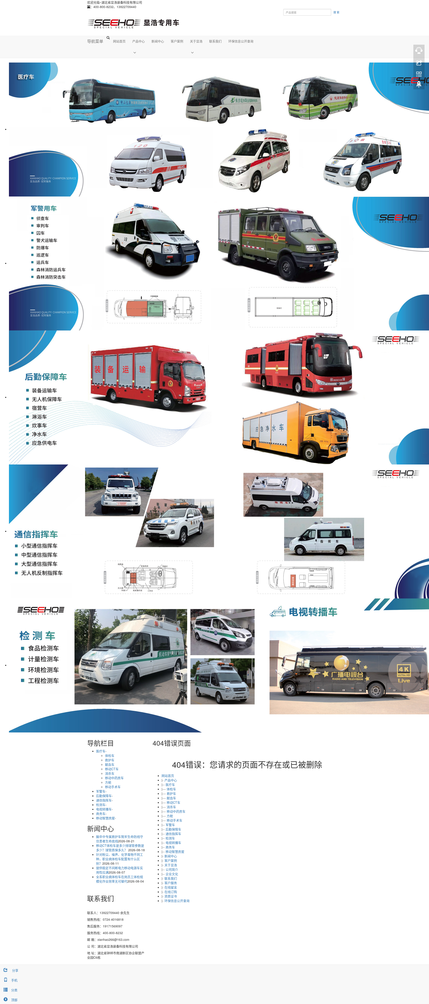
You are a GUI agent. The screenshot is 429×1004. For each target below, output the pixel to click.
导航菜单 (95, 41)
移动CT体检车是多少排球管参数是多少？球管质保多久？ (120, 847)
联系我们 (215, 41)
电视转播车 (173, 842)
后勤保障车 (173, 829)
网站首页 (119, 41)
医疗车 (170, 784)
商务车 (170, 847)
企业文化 (172, 874)
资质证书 (170, 896)
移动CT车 (173, 802)
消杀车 (171, 807)
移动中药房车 (176, 811)
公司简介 (172, 869)
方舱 (170, 816)
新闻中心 (157, 41)
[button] (138, 52)
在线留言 (170, 887)
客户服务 (170, 883)
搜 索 (336, 12)
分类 (14, 990)
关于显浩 (196, 41)
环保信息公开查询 (240, 41)
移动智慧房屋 (175, 851)
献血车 (171, 798)
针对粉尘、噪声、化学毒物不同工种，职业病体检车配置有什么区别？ (119, 859)
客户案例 (177, 41)
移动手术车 (174, 820)
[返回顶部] (419, 85)
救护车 (171, 793)
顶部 (14, 1000)
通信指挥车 (173, 833)
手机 (14, 980)
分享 (14, 970)
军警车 (170, 824)
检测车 (170, 838)
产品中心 (138, 41)
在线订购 (170, 891)
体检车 (171, 789)
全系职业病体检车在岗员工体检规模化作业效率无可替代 (119, 878)
